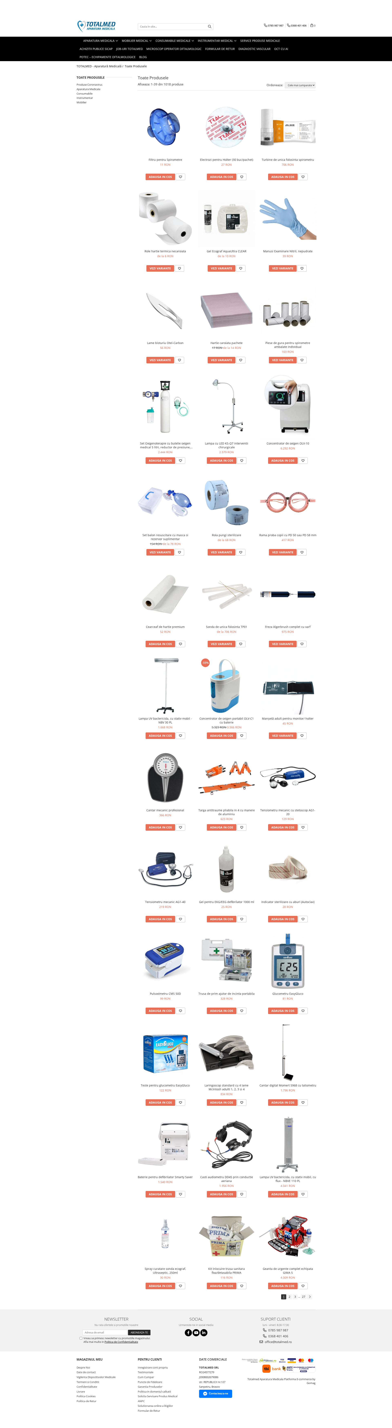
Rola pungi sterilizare (226, 535)
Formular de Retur (220, 49)
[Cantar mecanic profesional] (165, 777)
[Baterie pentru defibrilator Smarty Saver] (165, 1144)
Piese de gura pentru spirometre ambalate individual (287, 345)
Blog (143, 57)
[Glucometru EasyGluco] (287, 961)
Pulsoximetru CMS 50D (165, 994)
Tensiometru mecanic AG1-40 (165, 902)
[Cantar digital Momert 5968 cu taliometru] (287, 1052)
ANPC (141, 1401)
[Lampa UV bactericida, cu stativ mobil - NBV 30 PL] (165, 686)
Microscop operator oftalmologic (174, 49)
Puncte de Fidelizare (150, 1382)
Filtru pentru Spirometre (165, 160)
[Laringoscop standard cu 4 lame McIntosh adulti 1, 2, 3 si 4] (226, 1052)
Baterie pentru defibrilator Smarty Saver (165, 1177)
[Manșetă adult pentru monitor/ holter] (287, 686)
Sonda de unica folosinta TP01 (226, 627)
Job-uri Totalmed (129, 49)
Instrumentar (85, 98)
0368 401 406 (277, 1336)
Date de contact (86, 1372)
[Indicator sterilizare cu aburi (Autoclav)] (287, 869)
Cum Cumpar (146, 1377)
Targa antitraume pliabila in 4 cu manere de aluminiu (226, 812)
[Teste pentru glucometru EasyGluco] (165, 1052)
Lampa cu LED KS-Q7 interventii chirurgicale (226, 445)
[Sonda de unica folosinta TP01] (226, 594)
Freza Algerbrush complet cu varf (288, 627)
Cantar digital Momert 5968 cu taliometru (287, 1085)
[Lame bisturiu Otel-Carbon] (165, 310)
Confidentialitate (87, 1386)
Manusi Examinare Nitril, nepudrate (288, 251)
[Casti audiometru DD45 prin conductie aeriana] (226, 1144)
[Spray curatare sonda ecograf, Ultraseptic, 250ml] (165, 1236)
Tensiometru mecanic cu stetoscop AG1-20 (287, 812)
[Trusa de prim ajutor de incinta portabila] (226, 961)
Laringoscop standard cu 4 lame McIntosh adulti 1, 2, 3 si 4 (226, 1087)
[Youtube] (196, 1332)
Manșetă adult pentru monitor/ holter (288, 718)
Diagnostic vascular (254, 49)
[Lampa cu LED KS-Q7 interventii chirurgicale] (226, 406)
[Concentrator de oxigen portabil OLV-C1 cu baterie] (226, 686)
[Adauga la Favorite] (180, 177)
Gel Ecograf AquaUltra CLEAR (226, 251)
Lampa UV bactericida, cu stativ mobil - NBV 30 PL (165, 720)
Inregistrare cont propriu (153, 1367)
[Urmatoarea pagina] (309, 1296)
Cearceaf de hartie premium (165, 627)
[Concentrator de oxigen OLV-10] (287, 406)
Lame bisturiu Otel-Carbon (165, 343)
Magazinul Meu (89, 1359)
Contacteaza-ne (218, 1393)
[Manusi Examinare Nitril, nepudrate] (287, 218)
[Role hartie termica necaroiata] (165, 218)
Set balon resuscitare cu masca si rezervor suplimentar (165, 537)
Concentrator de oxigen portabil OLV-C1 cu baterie (226, 720)
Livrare (81, 1391)
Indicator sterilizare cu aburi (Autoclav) (287, 902)
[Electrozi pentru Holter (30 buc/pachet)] (226, 127)
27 (303, 1297)
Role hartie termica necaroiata (165, 251)
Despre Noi (83, 1367)
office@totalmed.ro (278, 1342)
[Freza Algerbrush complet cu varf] (287, 594)
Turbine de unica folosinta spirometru (288, 160)
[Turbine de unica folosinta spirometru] (287, 127)
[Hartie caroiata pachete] (226, 310)
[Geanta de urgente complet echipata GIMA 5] (287, 1236)
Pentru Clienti (150, 1359)
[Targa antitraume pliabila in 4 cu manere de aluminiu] (226, 777)
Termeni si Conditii (88, 1382)
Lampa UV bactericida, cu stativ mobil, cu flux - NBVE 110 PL (288, 1179)
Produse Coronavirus (89, 84)
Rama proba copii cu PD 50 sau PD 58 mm (287, 535)
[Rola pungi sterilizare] (226, 502)
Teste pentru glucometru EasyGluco (165, 1085)
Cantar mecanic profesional (165, 810)
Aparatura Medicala (88, 89)
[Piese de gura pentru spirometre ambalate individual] (287, 311)
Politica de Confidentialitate (121, 1342)
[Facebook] (188, 1332)
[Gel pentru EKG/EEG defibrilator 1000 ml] (226, 869)
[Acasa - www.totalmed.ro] (97, 26)
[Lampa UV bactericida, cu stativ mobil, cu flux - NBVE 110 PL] (287, 1144)
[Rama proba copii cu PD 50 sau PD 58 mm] (287, 502)
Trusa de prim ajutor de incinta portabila (226, 994)
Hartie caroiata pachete (226, 343)
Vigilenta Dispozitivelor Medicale (96, 1377)
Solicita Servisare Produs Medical (157, 1396)
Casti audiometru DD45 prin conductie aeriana (226, 1179)
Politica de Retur (86, 1401)
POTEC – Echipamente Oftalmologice (108, 57)
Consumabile (84, 93)
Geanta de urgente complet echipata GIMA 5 (288, 1271)
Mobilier (82, 102)
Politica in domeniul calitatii (154, 1391)
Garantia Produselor (150, 1386)
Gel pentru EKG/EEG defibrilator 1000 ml (226, 902)
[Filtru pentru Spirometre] (165, 127)
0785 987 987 (277, 1330)
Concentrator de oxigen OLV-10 (288, 443)
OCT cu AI (281, 49)
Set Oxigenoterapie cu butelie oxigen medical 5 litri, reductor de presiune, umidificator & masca (165, 445)
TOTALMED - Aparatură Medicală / (100, 66)
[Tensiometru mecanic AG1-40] (165, 869)
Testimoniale (145, 1372)
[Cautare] (209, 26)
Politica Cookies (86, 1396)
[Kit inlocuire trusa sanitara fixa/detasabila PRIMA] (226, 1236)
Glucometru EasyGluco (287, 994)
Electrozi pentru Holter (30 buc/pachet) (226, 160)
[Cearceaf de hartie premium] (165, 594)
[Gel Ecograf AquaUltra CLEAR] (226, 218)
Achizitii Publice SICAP (96, 49)
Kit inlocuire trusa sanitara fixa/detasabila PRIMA (226, 1271)
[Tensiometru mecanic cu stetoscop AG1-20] (287, 777)
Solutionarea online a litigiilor (155, 1406)
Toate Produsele (136, 66)
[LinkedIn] (203, 1332)
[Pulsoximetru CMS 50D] (165, 961)
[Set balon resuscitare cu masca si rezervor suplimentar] (165, 502)
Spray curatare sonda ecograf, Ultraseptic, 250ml (165, 1271)
